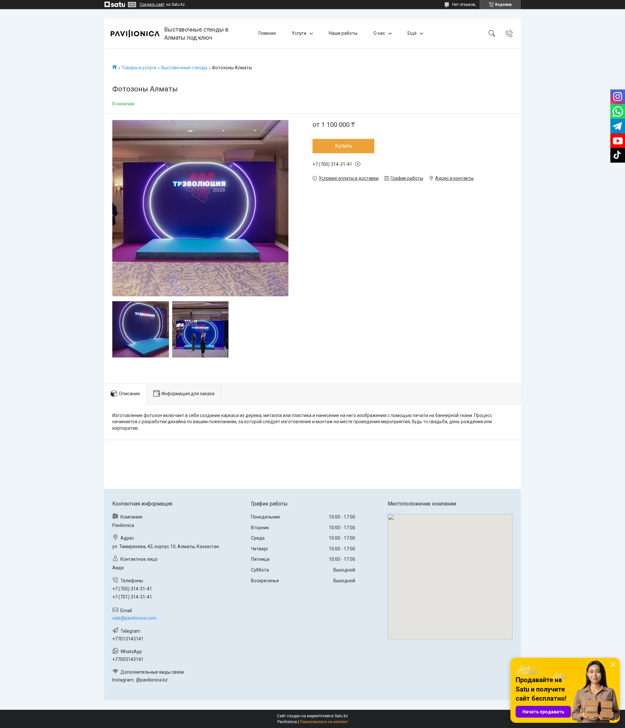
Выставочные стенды (184, 67)
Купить (343, 146)
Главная (267, 33)
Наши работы (343, 33)
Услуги (299, 33)
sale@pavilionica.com (134, 618)
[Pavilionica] (135, 33)
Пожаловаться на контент (324, 722)
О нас (379, 33)
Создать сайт (152, 4)
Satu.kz (341, 716)
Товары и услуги (138, 67)
